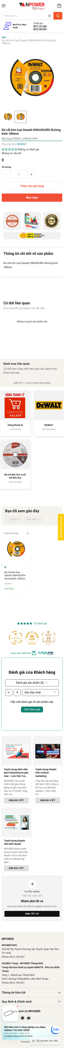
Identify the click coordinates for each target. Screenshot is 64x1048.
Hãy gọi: (38, 23)
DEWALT (22, 144)
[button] (8, 117)
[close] (27, 533)
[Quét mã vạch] (49, 16)
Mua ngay (32, 197)
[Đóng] (17, 1006)
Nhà (4, 37)
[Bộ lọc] (17, 692)
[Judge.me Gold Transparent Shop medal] (16, 638)
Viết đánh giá (32, 709)
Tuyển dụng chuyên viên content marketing (45, 772)
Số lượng (6, 167)
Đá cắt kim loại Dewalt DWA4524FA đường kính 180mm (15, 575)
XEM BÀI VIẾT (16, 800)
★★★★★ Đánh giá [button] (61, 527)
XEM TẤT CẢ (32, 913)
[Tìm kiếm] (57, 16)
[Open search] (8, 692)
